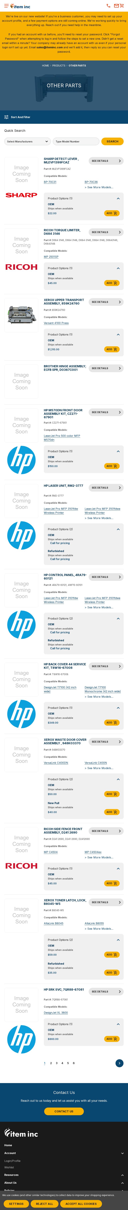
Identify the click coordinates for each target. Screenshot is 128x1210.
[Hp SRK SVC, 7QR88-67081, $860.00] (21, 1005)
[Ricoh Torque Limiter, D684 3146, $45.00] (21, 245)
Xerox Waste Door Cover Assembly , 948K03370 (65, 741)
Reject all (44, 1204)
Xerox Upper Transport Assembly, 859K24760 (64, 301)
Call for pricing (60, 543)
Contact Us (64, 1111)
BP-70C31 (50, 182)
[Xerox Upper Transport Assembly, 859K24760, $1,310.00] (21, 315)
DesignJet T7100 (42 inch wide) (60, 689)
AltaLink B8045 (53, 923)
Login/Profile (12, 1161)
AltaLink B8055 (94, 923)
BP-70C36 (91, 182)
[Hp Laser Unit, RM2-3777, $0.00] (21, 501)
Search (112, 141)
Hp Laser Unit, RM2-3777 (63, 485)
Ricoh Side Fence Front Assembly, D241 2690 (63, 830)
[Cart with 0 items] (122, 6)
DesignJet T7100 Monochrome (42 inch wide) (103, 689)
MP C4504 (51, 852)
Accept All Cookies (81, 1204)
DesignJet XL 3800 (56, 1012)
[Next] (120, 1063)
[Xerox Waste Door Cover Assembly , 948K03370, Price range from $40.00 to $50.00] (21, 755)
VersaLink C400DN (56, 762)
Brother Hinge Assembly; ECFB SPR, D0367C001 (65, 367)
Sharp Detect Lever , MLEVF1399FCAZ (61, 160)
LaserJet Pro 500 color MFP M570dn (62, 437)
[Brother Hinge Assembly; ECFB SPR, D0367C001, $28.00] (21, 381)
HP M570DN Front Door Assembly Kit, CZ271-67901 (63, 413)
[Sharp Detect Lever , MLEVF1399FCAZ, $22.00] (21, 174)
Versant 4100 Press (56, 323)
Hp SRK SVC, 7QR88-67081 (64, 989)
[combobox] (76, 141)
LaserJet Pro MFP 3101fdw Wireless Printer (61, 510)
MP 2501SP (51, 256)
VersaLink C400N (96, 762)
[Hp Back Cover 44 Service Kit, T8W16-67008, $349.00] (21, 679)
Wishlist (9, 1167)
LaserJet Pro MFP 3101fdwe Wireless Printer (102, 510)
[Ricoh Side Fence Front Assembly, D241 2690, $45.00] (21, 844)
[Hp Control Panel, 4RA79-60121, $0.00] (21, 590)
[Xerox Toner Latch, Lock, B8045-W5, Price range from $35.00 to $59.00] (21, 915)
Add (109, 213)
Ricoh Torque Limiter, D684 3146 (62, 231)
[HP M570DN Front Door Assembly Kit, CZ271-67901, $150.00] (21, 425)
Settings (16, 1204)
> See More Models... (99, 187)
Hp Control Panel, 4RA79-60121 (65, 576)
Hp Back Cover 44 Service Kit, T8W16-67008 (65, 665)
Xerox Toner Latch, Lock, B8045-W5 (65, 902)
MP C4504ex (93, 852)
